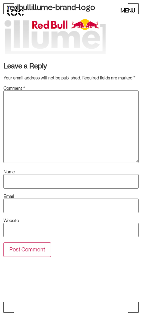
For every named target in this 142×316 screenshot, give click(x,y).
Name (9, 172)
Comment (14, 88)
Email (8, 196)
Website (11, 220)
